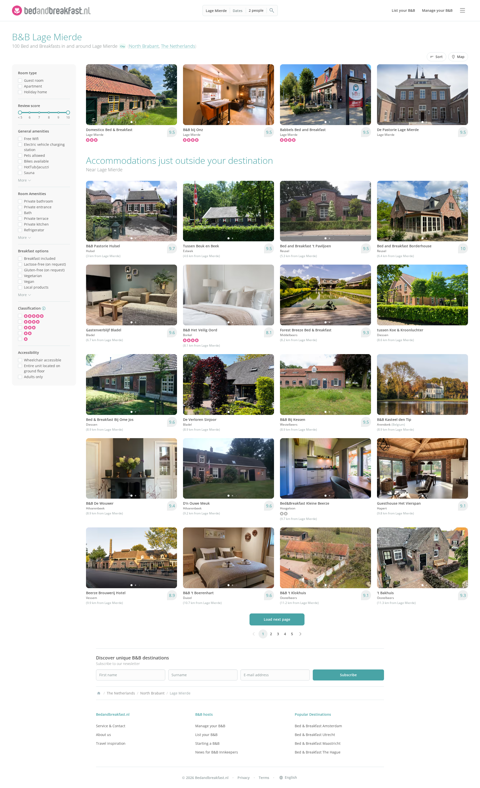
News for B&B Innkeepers (216, 752)
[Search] (272, 10)
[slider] (20, 113)
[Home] (99, 693)
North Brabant (144, 46)
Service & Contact (110, 725)
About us (103, 734)
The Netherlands (178, 46)
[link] (52, 10)
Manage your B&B (210, 725)
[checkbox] (20, 80)
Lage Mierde (216, 10)
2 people (256, 10)
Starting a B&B (207, 743)
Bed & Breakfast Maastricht (317, 743)
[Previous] (93, 94)
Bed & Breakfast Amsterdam (318, 725)
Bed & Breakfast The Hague (317, 752)
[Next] (170, 94)
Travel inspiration (111, 743)
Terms (264, 777)
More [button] (22, 180)
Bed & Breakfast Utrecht (315, 734)
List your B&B (206, 734)
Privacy (244, 777)
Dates (237, 10)
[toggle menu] (462, 10)
